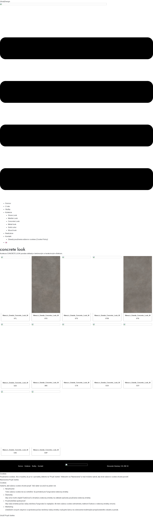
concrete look (12, 249)
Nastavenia (4, 480)
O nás (7, 206)
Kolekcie (8, 212)
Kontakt (8, 236)
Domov (8, 203)
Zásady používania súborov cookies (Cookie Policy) (28, 239)
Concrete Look (13, 221)
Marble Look (13, 218)
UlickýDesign (5, 1)
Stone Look (12, 215)
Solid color (12, 227)
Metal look (12, 224)
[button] (76, 114)
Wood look (12, 230)
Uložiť (2, 515)
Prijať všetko (14, 480)
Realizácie (9, 233)
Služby (7, 209)
